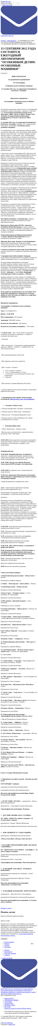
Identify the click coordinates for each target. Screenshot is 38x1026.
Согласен (4, 938)
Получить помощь (10, 953)
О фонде (7, 955)
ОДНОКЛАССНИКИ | (11, 1000)
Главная (3, 40)
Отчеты (6, 945)
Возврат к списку (6, 908)
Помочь (6, 950)
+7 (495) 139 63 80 (6, 958)
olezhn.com (11, 1024)
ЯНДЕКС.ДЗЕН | (9, 1005)
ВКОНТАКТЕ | (9, 998)
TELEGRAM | (8, 1003)
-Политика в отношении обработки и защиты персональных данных (18, 991)
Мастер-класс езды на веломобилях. (22, 399)
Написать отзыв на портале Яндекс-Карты (17, 1008)
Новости (7, 943)
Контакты (7, 947)
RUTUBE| (7, 1007)
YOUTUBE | (8, 1002)
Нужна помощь (9, 942)
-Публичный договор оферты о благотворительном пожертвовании (17, 989)
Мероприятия (11, 40)
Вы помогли (8, 952)
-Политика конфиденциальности (11, 993)
